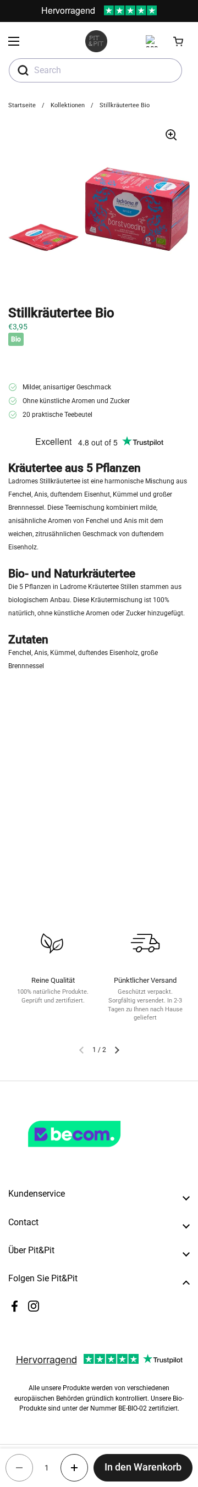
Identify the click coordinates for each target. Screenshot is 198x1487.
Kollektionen (68, 105)
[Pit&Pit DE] (96, 41)
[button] (179, 41)
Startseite (22, 105)
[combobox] (95, 70)
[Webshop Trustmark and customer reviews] (97, 1151)
